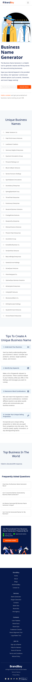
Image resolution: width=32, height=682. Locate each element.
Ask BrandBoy (16, 584)
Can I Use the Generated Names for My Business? (14, 513)
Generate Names (24, 87)
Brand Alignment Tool (16, 632)
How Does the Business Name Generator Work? (15, 485)
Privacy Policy (16, 675)
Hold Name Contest (10, 540)
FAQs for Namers (16, 647)
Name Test (16, 605)
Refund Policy (16, 656)
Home (16, 576)
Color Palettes (16, 620)
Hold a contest (6, 95)
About (16, 579)
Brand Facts (16, 623)
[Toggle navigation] (28, 2)
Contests (16, 603)
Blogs (16, 582)
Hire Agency (16, 611)
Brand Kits (16, 608)
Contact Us (16, 588)
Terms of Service (16, 672)
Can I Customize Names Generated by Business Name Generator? (14, 493)
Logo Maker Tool (16, 635)
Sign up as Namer (16, 644)
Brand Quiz (16, 626)
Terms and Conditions (16, 653)
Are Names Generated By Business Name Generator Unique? (15, 504)
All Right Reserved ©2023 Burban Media (16, 669)
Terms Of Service (16, 650)
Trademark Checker (16, 629)
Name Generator (16, 597)
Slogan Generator (16, 599)
